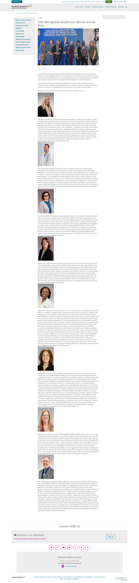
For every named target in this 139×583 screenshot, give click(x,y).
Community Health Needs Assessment (43, 577)
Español (64, 1)
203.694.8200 (61, 563)
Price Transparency (67, 577)
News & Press (27, 13)
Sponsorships (20, 50)
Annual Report (20, 36)
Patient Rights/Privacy (88, 577)
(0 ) (124, 1)
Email (66, 563)
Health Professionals (74, 1)
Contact (103, 1)
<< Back (40, 18)
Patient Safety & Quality (23, 42)
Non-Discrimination (77, 577)
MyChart (82, 1)
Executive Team (20, 22)
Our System (17, 1)
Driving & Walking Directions (74, 563)
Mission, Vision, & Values (23, 20)
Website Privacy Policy (100, 577)
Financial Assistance (57, 577)
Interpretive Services (71, 566)
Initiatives (18, 28)
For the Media (20, 31)
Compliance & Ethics (22, 25)
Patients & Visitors (97, 7)
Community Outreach (22, 44)
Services (87, 7)
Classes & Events (119, 1)
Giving (108, 1)
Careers (93, 1)
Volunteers (98, 1)
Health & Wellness (110, 7)
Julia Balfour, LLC (123, 578)
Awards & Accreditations (23, 39)
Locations (121, 7)
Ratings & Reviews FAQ (23, 47)
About (68, 1)
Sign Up (110, 536)
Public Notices (76, 579)
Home (17, 13)
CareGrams (87, 1)
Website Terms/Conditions (66, 579)
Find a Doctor (79, 7)
